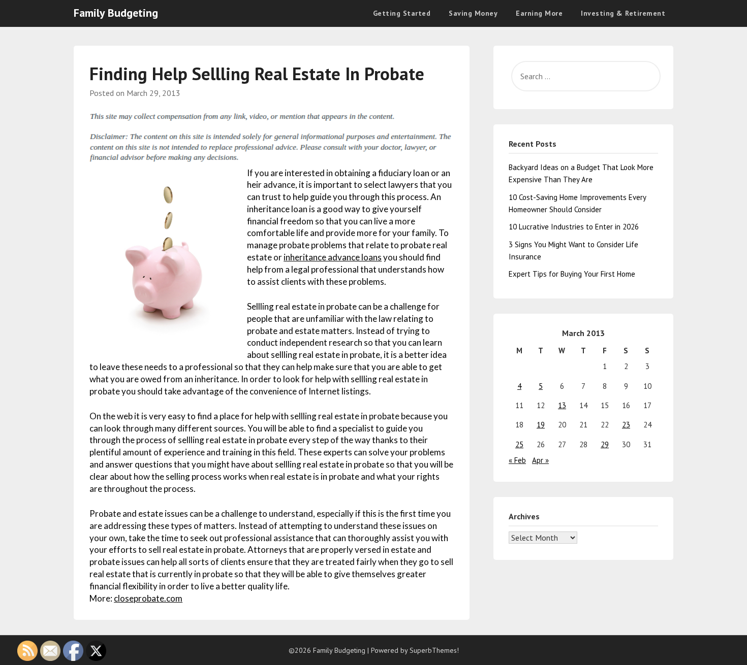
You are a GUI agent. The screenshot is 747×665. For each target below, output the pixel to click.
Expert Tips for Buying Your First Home (572, 274)
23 (626, 424)
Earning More (539, 13)
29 (605, 444)
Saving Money (473, 13)
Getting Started (402, 13)
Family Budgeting (116, 13)
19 (541, 424)
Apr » (540, 460)
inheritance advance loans (333, 257)
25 (519, 444)
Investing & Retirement (623, 13)
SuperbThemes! (434, 650)
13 (562, 405)
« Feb (517, 460)
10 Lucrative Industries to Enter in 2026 (574, 226)
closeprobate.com (148, 598)
